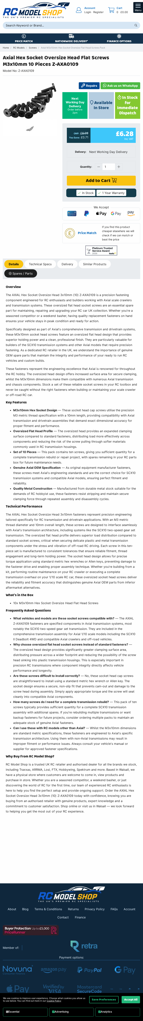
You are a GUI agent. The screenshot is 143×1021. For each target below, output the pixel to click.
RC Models (19, 47)
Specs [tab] (40, 264)
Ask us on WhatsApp (122, 85)
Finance (80, 917)
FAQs (114, 909)
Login (87, 12)
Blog (25, 909)
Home (6, 47)
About (12, 909)
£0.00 (124, 12)
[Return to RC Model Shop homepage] (36, 10)
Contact (63, 917)
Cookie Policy (54, 1000)
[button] (101, 233)
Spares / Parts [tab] (22, 273)
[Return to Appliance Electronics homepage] (71, 894)
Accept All (130, 999)
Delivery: (80, 151)
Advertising (62, 1011)
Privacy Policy (95, 909)
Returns (73, 909)
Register (98, 12)
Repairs (91, 85)
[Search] (136, 25)
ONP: (76, 133)
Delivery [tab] (67, 264)
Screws (33, 47)
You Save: (74, 138)
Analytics (106, 1011)
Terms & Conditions (48, 909)
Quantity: (86, 166)
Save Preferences (104, 999)
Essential (13, 1011)
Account (129, 909)
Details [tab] (14, 264)
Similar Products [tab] (94, 264)
